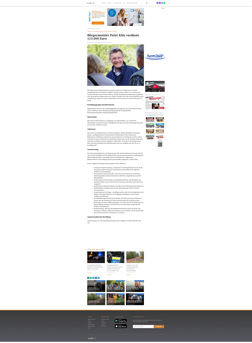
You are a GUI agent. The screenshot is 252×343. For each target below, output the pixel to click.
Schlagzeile (97, 28)
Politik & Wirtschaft (91, 28)
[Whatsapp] (164, 3)
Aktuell (104, 3)
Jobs (124, 3)
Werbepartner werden (132, 3)
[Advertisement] (115, 236)
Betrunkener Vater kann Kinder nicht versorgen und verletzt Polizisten (95, 267)
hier (163, 114)
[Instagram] (160, 3)
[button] (88, 278)
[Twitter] (162, 3)
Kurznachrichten (118, 3)
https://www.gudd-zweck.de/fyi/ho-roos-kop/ (154, 115)
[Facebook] (157, 3)
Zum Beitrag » (89, 272)
